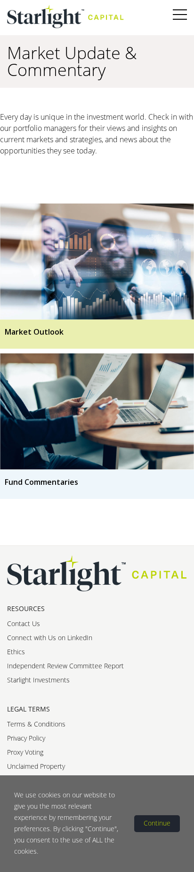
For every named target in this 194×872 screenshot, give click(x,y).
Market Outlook (34, 332)
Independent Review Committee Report (65, 665)
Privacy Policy (26, 738)
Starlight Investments (38, 679)
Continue (157, 822)
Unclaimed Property (36, 766)
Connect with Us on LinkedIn (49, 637)
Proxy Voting (25, 752)
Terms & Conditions (36, 723)
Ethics (16, 651)
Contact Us (23, 623)
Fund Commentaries (41, 482)
